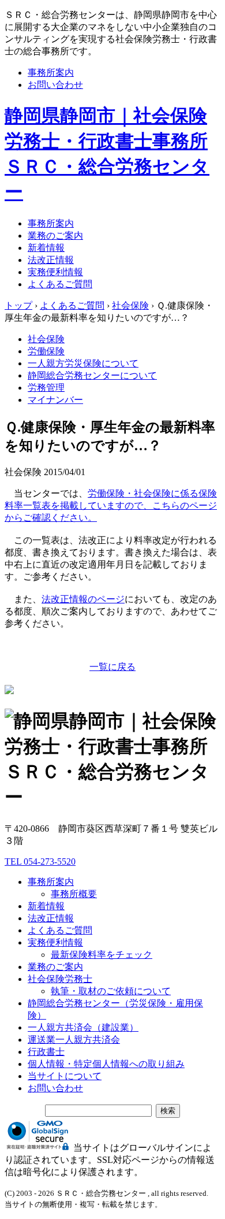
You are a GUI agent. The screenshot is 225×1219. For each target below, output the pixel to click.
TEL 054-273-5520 (40, 861)
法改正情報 (51, 260)
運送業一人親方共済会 (74, 1039)
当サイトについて (65, 1076)
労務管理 (46, 387)
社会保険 (46, 339)
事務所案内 (51, 72)
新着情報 (46, 248)
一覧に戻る (112, 667)
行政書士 (46, 1052)
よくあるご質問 (60, 284)
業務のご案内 (55, 235)
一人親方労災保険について (83, 363)
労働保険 (46, 351)
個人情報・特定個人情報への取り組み (106, 1064)
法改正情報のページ (83, 599)
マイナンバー (55, 400)
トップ (18, 305)
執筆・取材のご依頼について (111, 991)
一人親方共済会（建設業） (83, 1027)
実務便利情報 (55, 272)
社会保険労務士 (60, 979)
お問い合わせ (55, 85)
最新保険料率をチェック (101, 954)
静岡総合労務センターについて (92, 375)
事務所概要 (74, 894)
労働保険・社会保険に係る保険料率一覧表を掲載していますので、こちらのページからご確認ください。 (111, 505)
